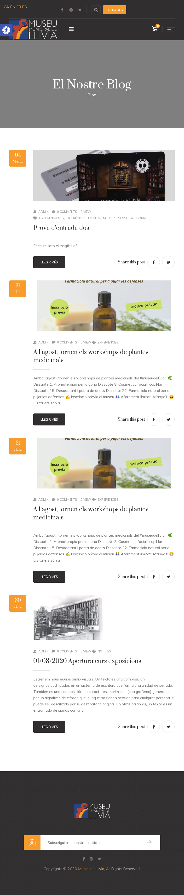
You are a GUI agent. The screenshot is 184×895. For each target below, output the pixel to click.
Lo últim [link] (94, 218)
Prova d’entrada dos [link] (61, 228)
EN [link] (12, 6)
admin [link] (43, 212)
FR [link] (18, 6)
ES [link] (24, 6)
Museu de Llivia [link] (91, 868)
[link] (6, 30)
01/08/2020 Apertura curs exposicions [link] (87, 661)
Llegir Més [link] (49, 262)
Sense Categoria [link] (132, 218)
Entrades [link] (115, 10)
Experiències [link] (76, 218)
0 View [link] (85, 212)
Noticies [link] (109, 218)
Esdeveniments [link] (51, 218)
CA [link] (6, 6)
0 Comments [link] (67, 212)
